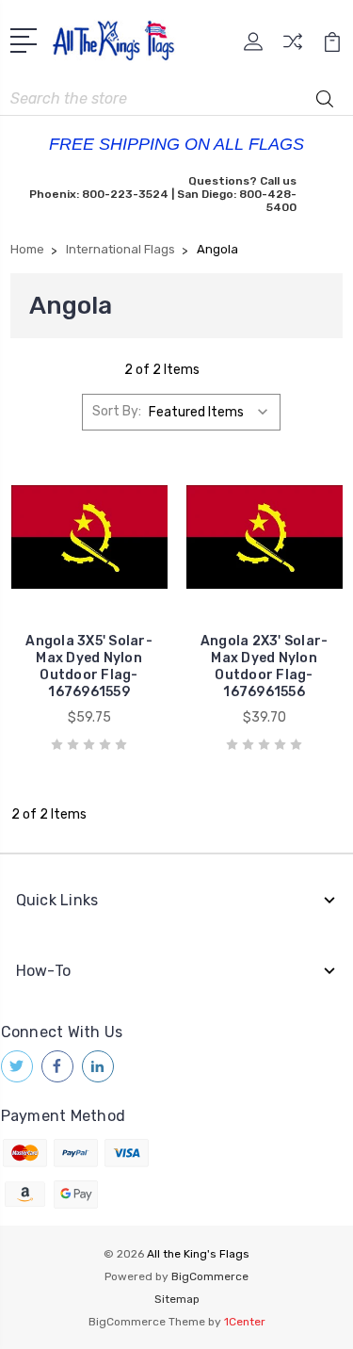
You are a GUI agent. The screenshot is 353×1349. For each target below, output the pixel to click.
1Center (244, 1321)
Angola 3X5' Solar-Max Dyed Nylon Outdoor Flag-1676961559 (88, 666)
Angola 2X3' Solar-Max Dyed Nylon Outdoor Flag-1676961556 (265, 666)
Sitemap (177, 1299)
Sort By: (116, 411)
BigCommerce (210, 1276)
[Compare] (292, 47)
